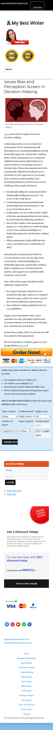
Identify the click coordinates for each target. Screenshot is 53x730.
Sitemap (26, 714)
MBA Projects (26, 686)
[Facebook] (7, 624)
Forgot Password (14, 491)
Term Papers (26, 682)
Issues (7, 134)
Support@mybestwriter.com (16, 639)
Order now (11, 494)
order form (22, 346)
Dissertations (26, 677)
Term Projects (26, 700)
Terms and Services (26, 705)
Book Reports (26, 663)
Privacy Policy (27, 709)
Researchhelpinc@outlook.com (18, 643)
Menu (9, 69)
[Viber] (29, 624)
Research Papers (27, 695)
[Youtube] (18, 624)
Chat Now (37, 7)
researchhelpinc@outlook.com (14, 3)
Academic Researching (26, 658)
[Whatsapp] (24, 624)
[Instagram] (12, 624)
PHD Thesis (27, 691)
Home (26, 654)
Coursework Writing (26, 667)
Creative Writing (26, 672)
